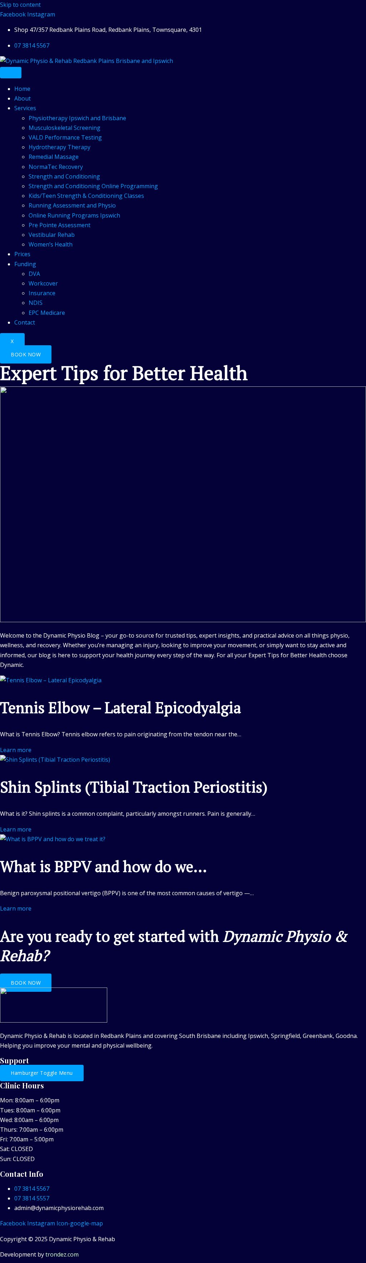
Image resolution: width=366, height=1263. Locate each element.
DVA (34, 274)
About (22, 98)
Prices (22, 254)
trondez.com (62, 1254)
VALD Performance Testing (65, 137)
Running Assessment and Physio (72, 205)
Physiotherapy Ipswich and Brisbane (77, 118)
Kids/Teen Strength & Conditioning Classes (86, 196)
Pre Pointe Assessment (59, 225)
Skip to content (20, 5)
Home (22, 89)
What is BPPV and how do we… (103, 866)
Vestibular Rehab (52, 235)
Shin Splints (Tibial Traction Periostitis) (134, 787)
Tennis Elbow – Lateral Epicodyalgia (120, 707)
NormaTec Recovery (56, 167)
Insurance (42, 293)
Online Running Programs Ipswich (74, 215)
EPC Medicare (47, 313)
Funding (25, 264)
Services (25, 108)
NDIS (36, 303)
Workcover (43, 283)
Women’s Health (51, 244)
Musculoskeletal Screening (64, 128)
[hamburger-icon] (10, 72)
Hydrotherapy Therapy (59, 147)
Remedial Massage (54, 157)
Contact (24, 322)
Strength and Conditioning (64, 176)
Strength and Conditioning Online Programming (93, 186)
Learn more (15, 750)
